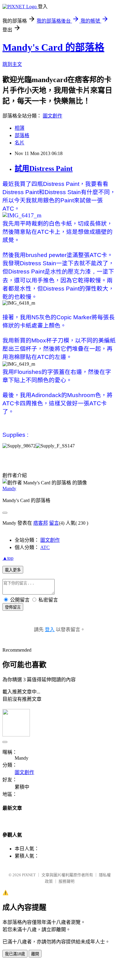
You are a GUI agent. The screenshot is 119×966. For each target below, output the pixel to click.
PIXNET (29, 875)
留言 (54, 523)
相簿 (19, 128)
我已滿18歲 (15, 954)
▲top (7, 558)
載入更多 (13, 570)
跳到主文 (12, 64)
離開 (35, 954)
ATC (45, 547)
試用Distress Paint (44, 168)
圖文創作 (52, 115)
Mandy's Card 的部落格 (53, 47)
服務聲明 (66, 881)
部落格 (22, 135)
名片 (19, 142)
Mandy (9, 488)
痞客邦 (40, 523)
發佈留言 (13, 607)
